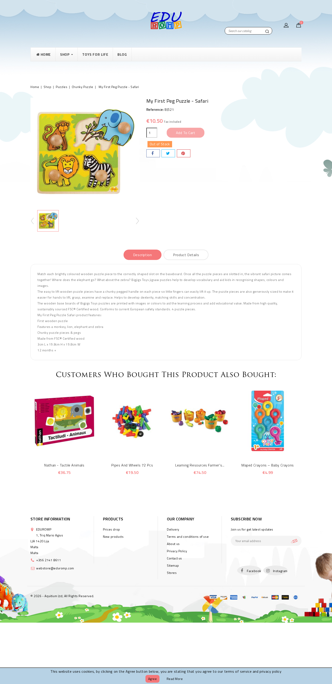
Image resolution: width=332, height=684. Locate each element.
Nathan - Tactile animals (64, 465)
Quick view (58, 448)
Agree (152, 678)
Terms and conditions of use (188, 536)
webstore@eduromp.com (55, 568)
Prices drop (111, 529)
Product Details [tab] (186, 254)
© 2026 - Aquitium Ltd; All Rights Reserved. (62, 596)
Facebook (254, 570)
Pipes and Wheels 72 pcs (132, 465)
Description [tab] (142, 254)
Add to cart (185, 132)
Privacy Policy (177, 551)
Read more (175, 678)
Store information (50, 519)
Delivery (173, 529)
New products (113, 536)
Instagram (280, 570)
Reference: (155, 109)
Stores (172, 572)
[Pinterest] (183, 153)
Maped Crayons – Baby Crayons (267, 465)
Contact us (174, 558)
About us (173, 543)
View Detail (70, 448)
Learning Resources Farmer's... (199, 465)
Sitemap (173, 565)
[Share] (153, 153)
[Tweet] (168, 153)
